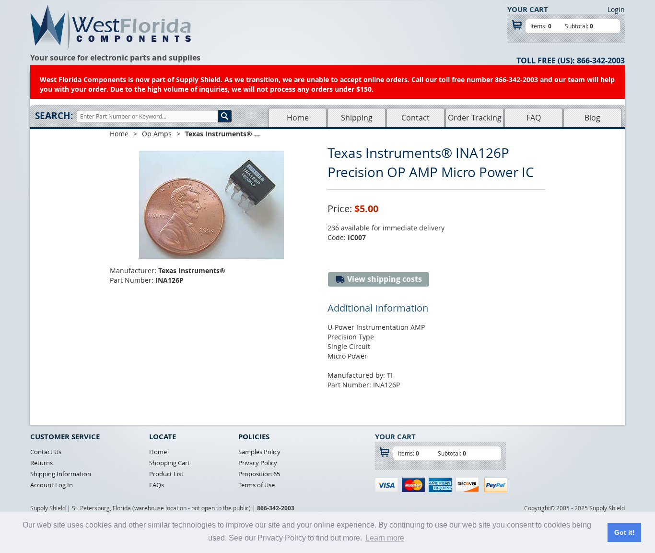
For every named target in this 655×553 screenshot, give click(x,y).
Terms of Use (256, 485)
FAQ (533, 117)
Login (616, 9)
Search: (54, 115)
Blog (592, 117)
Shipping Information (60, 473)
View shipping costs (383, 279)
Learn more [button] (384, 538)
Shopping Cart (169, 462)
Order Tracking (475, 117)
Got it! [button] (624, 532)
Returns (41, 462)
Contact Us (45, 451)
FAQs (156, 485)
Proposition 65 (259, 473)
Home (298, 117)
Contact (415, 117)
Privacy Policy (257, 462)
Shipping (357, 117)
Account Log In (51, 485)
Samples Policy (259, 451)
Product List (166, 473)
